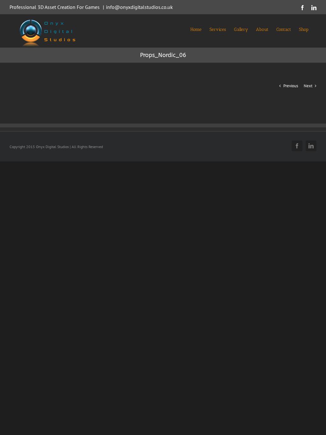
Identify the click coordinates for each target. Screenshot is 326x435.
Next (308, 86)
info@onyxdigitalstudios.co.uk (139, 7)
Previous (290, 86)
